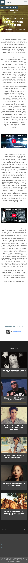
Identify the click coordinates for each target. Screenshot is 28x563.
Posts (3, 544)
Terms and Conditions (7, 559)
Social (3, 547)
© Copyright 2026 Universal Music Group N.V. (13, 558)
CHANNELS (4, 541)
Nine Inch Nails (7, 29)
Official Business (6, 551)
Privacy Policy (16, 559)
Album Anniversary (19, 29)
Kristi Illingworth (17, 331)
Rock (14, 13)
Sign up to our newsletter (8, 7)
